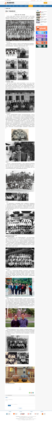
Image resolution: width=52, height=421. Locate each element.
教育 (9, 8)
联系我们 (10, 411)
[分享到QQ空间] (33, 392)
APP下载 (45, 0)
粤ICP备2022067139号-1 (33, 416)
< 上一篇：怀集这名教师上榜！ (8, 395)
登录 (37, 0)
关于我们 (20, 411)
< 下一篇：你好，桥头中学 (31, 395)
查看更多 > (42, 24)
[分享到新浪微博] (31, 392)
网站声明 (42, 411)
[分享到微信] (29, 392)
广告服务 (31, 411)
